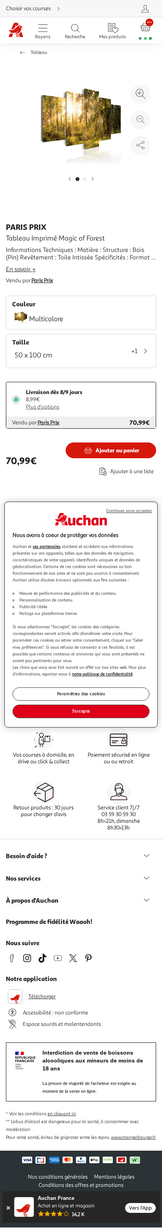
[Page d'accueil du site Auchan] (16, 30)
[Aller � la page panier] (145, 30)
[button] (69, 179)
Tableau (39, 53)
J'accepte (81, 711)
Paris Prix (42, 280)
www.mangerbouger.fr (133, 1137)
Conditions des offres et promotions (81, 1185)
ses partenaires (47, 546)
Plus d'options (42, 406)
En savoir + (21, 269)
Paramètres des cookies (81, 693)
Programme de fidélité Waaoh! (49, 921)
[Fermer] (8, 1208)
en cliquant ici (62, 1114)
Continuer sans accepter (129, 510)
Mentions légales (114, 1176)
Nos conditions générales (58, 1176)
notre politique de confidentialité (102, 674)
